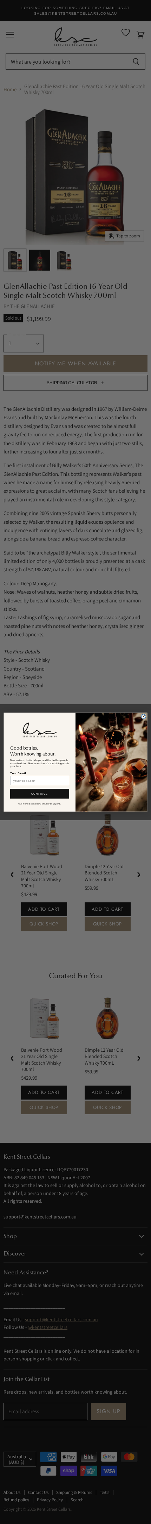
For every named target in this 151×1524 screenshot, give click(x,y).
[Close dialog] (144, 716)
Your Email (18, 773)
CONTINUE (39, 793)
